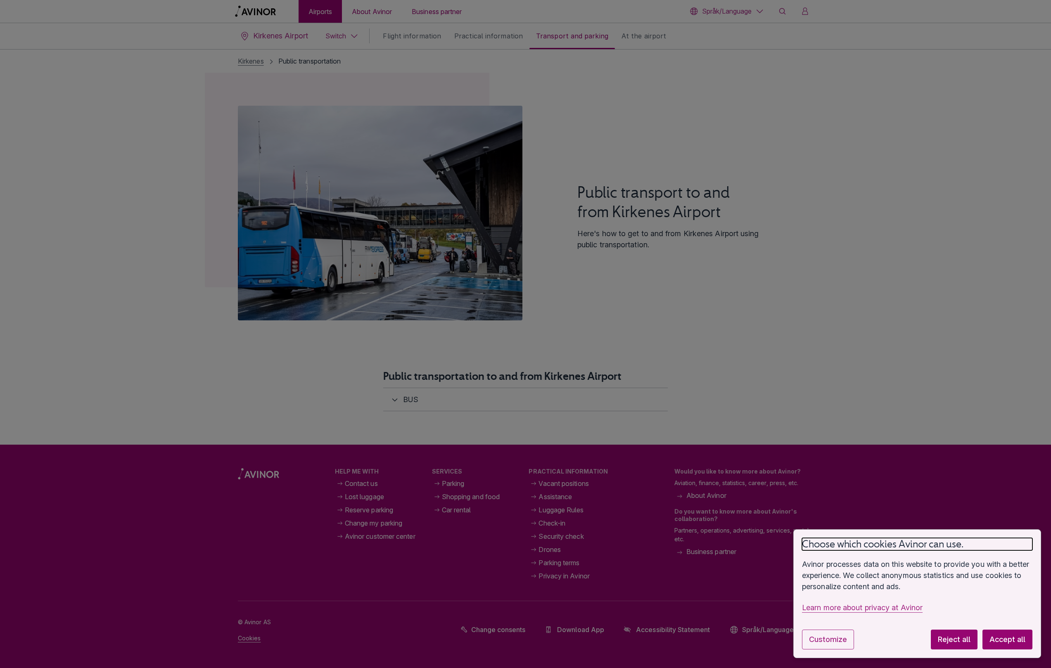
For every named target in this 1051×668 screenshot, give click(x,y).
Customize (828, 639)
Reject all (954, 639)
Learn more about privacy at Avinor (862, 607)
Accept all (1007, 639)
